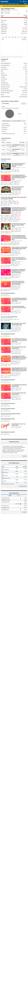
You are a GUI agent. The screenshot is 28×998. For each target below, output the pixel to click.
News (14, 3)
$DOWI (3, 231)
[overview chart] (14, 48)
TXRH (11, 244)
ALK (2, 201)
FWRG (12, 184)
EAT (2, 267)
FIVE (2, 218)
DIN (2, 244)
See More (3, 60)
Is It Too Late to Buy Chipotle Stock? (9, 316)
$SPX (13, 193)
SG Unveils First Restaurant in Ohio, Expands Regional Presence (18, 165)
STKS (3, 278)
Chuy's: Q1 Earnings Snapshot (8, 293)
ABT (2, 219)
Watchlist (10, 3)
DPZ (2, 205)
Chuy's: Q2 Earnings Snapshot (8, 403)
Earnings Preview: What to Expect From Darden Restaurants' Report (18, 188)
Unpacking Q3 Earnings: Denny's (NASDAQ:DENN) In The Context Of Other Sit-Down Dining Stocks (19, 369)
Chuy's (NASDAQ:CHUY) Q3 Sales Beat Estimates (19, 385)
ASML (3, 217)
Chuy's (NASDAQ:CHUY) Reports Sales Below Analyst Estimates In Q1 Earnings (19, 300)
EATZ (13, 192)
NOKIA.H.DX (13, 219)
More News (3, 160)
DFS (11, 201)
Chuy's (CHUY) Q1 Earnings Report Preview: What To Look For (19, 308)
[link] (26, 11)
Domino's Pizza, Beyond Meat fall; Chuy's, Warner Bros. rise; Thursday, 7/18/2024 (13, 198)
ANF (12, 171)
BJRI (13, 181)
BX (2, 221)
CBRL (3, 184)
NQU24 (3, 215)
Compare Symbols (22, 486)
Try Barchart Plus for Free (19, 6)
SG (13, 169)
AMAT (14, 213)
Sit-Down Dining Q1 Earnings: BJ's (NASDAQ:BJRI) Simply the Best (19, 248)
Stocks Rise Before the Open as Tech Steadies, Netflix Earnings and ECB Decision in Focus (19, 209)
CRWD (14, 388)
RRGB (11, 255)
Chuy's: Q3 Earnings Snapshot (8, 379)
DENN (12, 375)
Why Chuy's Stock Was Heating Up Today (10, 413)
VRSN (12, 331)
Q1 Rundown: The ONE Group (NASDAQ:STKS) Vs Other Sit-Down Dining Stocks (19, 271)
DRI (12, 194)
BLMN (3, 182)
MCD (3, 320)
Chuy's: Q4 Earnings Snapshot (8, 333)
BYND (3, 202)
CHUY (3, 171)
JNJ (13, 215)
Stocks (2, 3)
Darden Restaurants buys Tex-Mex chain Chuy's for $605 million (19, 225)
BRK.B (14, 329)
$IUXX (3, 232)
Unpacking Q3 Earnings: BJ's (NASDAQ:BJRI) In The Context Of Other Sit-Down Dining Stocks (19, 357)
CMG (12, 319)
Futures (5, 3)
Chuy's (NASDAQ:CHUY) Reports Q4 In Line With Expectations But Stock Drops (19, 340)
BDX (13, 328)
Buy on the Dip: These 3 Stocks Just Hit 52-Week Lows (19, 324)
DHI (12, 202)
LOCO (3, 172)
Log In (20, 1)
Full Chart (24, 39)
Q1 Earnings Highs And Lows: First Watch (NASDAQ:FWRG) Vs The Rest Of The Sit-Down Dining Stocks (19, 237)
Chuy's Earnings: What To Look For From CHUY (19, 347)
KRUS (13, 287)
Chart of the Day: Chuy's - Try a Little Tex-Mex (19, 424)
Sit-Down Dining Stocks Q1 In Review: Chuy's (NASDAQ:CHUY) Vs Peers (19, 259)
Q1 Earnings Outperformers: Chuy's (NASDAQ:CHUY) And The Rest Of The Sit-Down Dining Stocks (19, 177)
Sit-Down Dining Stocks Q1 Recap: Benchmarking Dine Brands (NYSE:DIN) (18, 283)
